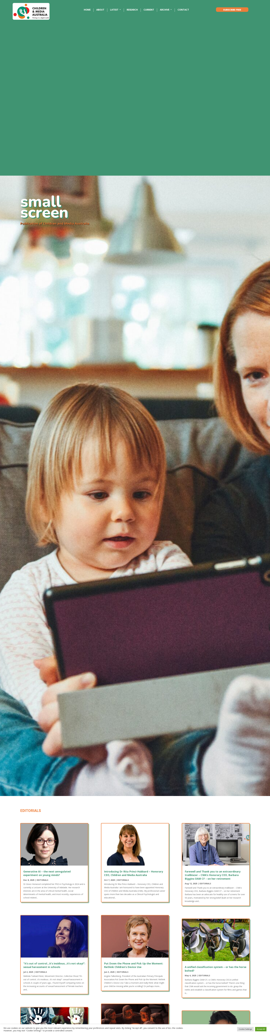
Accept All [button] (261, 1029)
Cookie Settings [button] (245, 1029)
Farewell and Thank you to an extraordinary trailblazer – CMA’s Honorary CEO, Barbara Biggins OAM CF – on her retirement (212, 875)
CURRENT (149, 9)
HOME (87, 9)
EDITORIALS (42, 880)
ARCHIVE (164, 9)
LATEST (114, 9)
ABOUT (100, 9)
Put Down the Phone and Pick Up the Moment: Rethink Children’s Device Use (133, 965)
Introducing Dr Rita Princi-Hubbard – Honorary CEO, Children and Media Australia (133, 873)
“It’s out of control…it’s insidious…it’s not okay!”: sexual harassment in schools (54, 965)
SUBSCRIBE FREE (232, 9)
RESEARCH (132, 9)
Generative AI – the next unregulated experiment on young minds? (47, 873)
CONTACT (183, 9)
